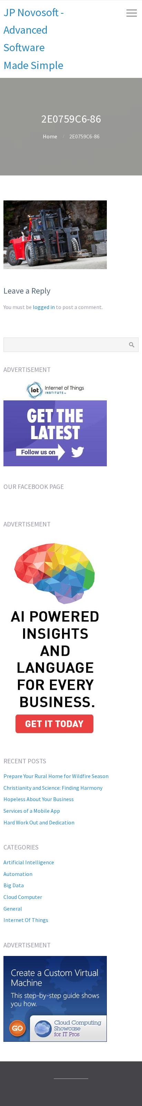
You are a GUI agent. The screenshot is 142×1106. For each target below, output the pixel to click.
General (12, 908)
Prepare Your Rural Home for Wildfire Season (56, 776)
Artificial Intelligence (28, 862)
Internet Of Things (25, 919)
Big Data (13, 885)
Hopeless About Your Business (38, 799)
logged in (44, 307)
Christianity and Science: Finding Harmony (52, 787)
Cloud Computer (22, 896)
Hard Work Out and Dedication (38, 822)
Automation (17, 873)
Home (50, 136)
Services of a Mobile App (31, 810)
